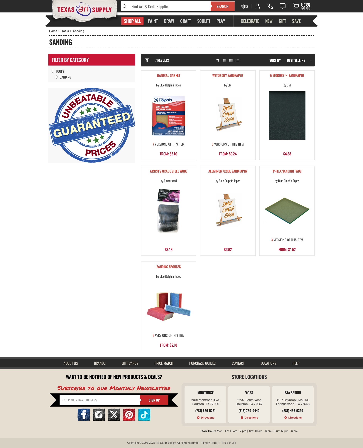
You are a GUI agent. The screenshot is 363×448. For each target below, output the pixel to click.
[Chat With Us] (282, 6)
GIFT (282, 20)
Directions (207, 417)
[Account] (257, 6)
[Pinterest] (129, 420)
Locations (268, 363)
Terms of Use (228, 442)
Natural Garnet (168, 75)
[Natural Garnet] (168, 115)
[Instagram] (99, 420)
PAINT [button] (153, 20)
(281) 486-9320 (292, 410)
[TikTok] (144, 420)
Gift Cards (130, 363)
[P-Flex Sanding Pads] (287, 210)
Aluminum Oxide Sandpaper (227, 171)
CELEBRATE (250, 20)
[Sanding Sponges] (168, 306)
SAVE (296, 20)
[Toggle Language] (244, 6)
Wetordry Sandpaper (227, 75)
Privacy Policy (209, 442)
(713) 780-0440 (249, 410)
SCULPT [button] (203, 20)
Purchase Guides (202, 363)
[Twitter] (114, 420)
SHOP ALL (132, 20)
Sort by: (275, 60)
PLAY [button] (220, 20)
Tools (65, 31)
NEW (269, 20)
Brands (99, 363)
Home (53, 31)
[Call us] (270, 6)
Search (223, 6)
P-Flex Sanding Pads (287, 171)
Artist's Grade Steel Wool (168, 171)
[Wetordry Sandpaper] (227, 115)
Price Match (163, 363)
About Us (71, 363)
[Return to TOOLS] (56, 77)
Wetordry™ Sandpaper (287, 75)
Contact (238, 363)
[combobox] (169, 6)
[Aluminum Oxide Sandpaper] (227, 210)
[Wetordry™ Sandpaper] (287, 115)
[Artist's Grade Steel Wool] (168, 210)
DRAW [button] (169, 20)
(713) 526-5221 (205, 410)
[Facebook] (84, 420)
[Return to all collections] (52, 71)
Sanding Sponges (169, 267)
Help (295, 363)
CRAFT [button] (185, 20)
